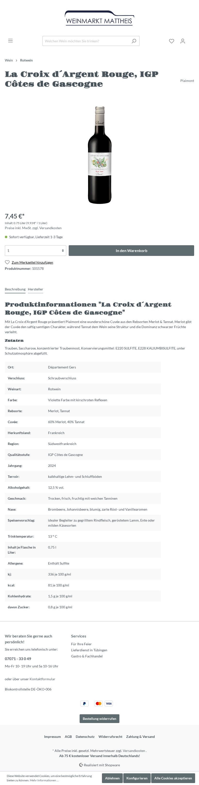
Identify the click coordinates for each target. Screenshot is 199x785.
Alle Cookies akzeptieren (173, 778)
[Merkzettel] (171, 41)
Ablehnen (112, 778)
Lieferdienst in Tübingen (89, 650)
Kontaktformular (42, 679)
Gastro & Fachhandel (87, 656)
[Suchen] (134, 41)
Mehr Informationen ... (44, 780)
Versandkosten (134, 751)
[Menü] (10, 40)
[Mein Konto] (182, 41)
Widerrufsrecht (110, 736)
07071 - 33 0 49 (18, 658)
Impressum (52, 736)
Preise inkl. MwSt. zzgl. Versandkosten (33, 228)
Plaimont (187, 80)
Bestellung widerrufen (99, 718)
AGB (68, 736)
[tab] (15, 289)
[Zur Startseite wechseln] (99, 18)
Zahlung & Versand (140, 736)
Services (78, 636)
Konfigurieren (137, 778)
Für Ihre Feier (81, 644)
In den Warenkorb (131, 250)
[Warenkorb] (191, 39)
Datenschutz (85, 736)
